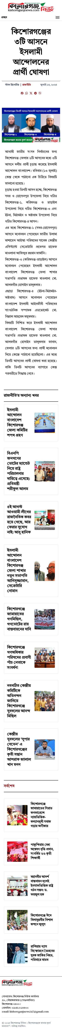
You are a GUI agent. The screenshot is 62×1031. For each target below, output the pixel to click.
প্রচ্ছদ (4, 17)
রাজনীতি (26, 85)
